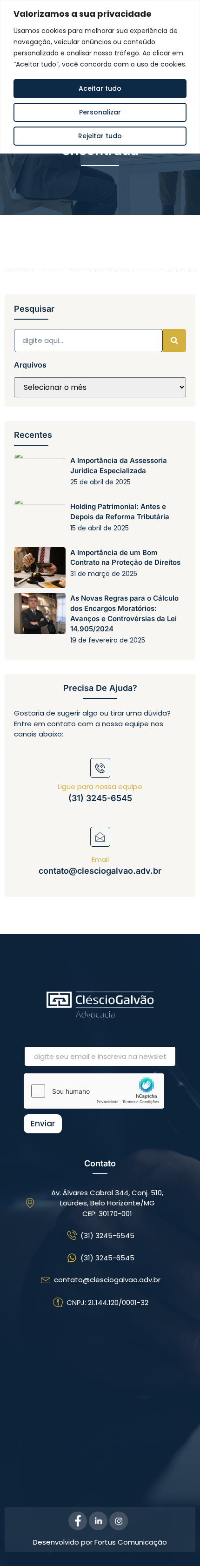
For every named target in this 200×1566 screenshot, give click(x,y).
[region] (100, 77)
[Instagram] (118, 1521)
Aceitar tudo (100, 88)
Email (100, 859)
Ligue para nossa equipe (100, 786)
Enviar (43, 1123)
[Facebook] (77, 1521)
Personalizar (100, 112)
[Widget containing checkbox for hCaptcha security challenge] (94, 1091)
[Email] (100, 837)
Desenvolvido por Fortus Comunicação (100, 1542)
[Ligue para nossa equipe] (100, 768)
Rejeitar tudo (100, 136)
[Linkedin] (98, 1521)
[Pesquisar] (174, 340)
